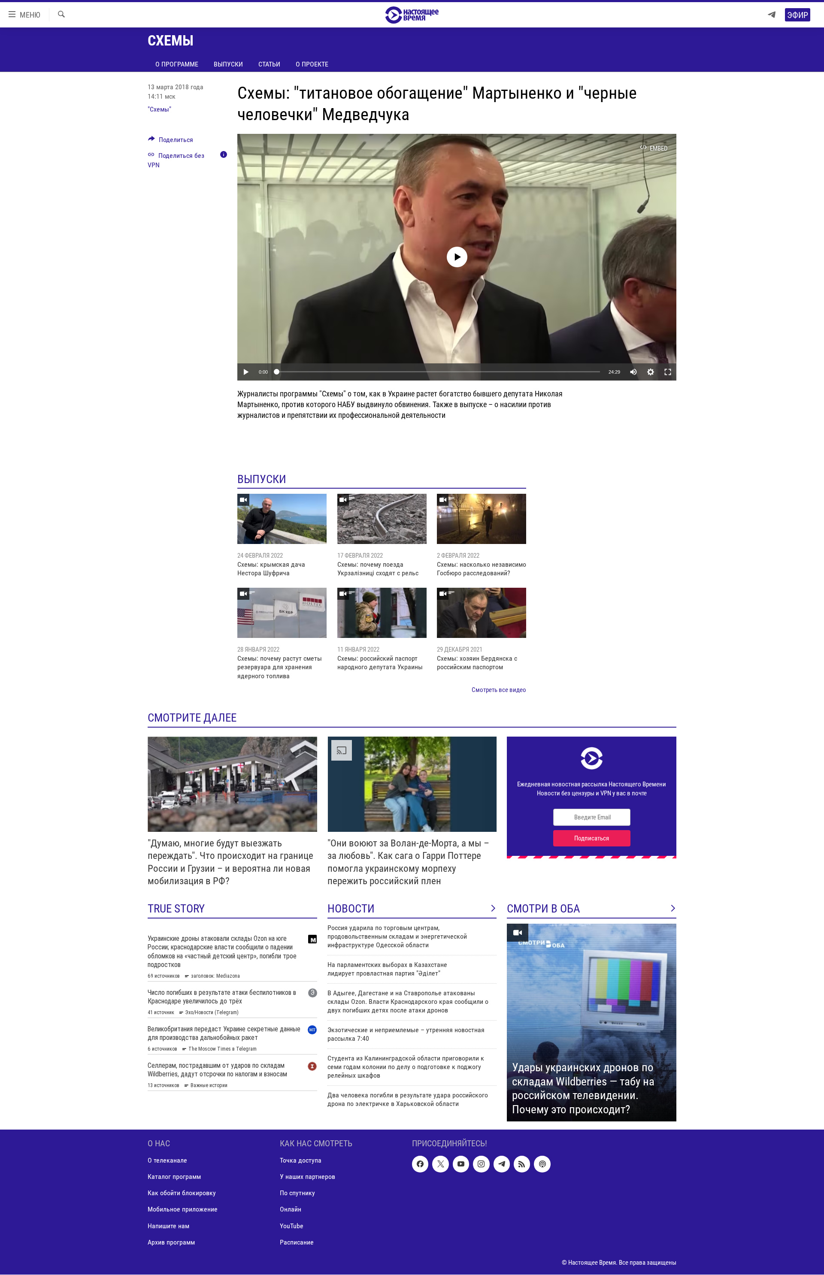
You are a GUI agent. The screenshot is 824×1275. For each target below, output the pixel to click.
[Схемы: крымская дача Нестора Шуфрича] (282, 519)
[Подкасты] (542, 1164)
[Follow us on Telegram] (502, 1164)
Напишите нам (168, 1226)
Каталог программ (174, 1177)
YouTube (291, 1226)
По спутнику (297, 1193)
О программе (176, 64)
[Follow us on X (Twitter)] (440, 1164)
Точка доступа (300, 1161)
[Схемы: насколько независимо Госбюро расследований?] (481, 519)
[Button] (170, 142)
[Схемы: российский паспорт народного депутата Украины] (382, 613)
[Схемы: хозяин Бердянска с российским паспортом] (481, 613)
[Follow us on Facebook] (420, 1164)
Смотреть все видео (499, 690)
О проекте (312, 64)
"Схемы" (159, 109)
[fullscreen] (667, 372)
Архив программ (171, 1242)
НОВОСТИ (351, 908)
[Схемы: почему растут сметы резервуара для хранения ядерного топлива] (282, 613)
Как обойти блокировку (182, 1193)
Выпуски (228, 64)
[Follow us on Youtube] (461, 1164)
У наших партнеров (307, 1177)
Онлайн (290, 1210)
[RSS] (522, 1164)
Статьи (269, 64)
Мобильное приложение (183, 1210)
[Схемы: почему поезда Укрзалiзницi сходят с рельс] (382, 519)
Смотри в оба (543, 908)
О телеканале (167, 1161)
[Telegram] (771, 14)
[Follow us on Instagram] (481, 1164)
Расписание (297, 1242)
